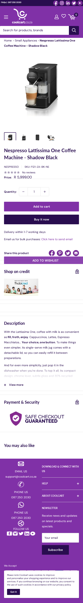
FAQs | (4, 2)
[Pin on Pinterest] (60, 253)
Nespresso (11, 167)
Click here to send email (57, 239)
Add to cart (41, 207)
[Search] (74, 30)
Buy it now (41, 219)
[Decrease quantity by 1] (23, 191)
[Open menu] (6, 16)
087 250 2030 (14, 2)
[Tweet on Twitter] (68, 253)
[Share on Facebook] (52, 253)
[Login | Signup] (57, 16)
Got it (13, 592)
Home (8, 40)
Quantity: (10, 191)
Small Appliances (26, 40)
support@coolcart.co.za (20, 476)
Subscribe (55, 550)
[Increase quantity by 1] (44, 191)
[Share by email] (76, 253)
